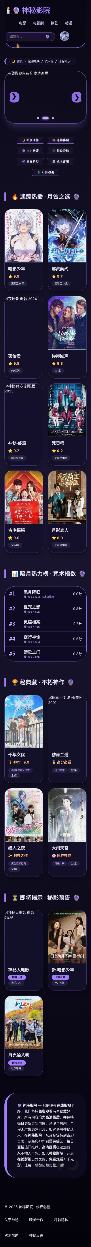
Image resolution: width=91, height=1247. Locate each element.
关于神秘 (11, 1220)
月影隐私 (61, 1220)
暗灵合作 (36, 1220)
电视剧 (38, 23)
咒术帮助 (11, 1235)
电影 (22, 23)
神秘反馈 (36, 1235)
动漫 (68, 23)
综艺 (54, 23)
